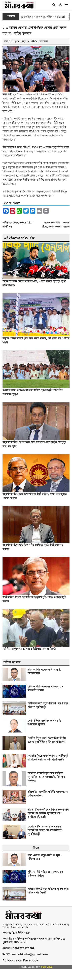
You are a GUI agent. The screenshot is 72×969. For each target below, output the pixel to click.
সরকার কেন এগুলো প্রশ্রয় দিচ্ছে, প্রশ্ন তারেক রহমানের (55, 224)
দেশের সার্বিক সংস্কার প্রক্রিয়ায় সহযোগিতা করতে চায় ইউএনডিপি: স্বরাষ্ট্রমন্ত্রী (45, 830)
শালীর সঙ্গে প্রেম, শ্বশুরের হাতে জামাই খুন (17, 224)
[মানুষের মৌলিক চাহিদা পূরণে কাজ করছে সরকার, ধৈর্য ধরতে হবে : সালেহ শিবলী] (36, 335)
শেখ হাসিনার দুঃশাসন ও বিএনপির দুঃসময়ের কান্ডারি (44, 722)
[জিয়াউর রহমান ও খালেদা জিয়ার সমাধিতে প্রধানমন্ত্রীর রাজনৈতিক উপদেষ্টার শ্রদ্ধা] (36, 387)
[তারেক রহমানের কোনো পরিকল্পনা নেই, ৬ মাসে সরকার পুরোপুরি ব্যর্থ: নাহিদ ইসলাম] (36, 278)
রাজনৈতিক (44, 41)
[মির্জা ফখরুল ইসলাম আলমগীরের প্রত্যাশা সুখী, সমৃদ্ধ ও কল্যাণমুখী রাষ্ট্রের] (36, 594)
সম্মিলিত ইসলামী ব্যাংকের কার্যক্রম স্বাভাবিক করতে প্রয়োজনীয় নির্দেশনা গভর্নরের (46, 776)
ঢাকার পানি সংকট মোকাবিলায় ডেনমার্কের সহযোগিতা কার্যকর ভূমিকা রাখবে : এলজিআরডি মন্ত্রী (48, 813)
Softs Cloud (46, 967)
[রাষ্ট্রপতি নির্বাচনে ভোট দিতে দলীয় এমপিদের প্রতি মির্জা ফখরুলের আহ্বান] (36, 542)
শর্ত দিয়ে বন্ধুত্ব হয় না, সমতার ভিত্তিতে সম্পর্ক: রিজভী (29, 648)
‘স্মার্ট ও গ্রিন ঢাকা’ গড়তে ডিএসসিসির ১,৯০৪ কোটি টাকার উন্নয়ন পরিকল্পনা (47, 739)
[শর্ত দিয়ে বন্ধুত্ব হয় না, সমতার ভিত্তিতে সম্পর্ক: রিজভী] (36, 645)
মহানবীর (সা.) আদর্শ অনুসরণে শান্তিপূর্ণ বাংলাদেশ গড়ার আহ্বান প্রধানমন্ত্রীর (48, 757)
